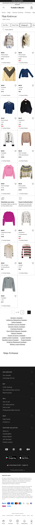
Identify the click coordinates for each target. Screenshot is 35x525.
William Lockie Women (17, 344)
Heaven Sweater (16, 333)
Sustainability (7, 434)
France (3, 515)
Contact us (6, 422)
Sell (4, 398)
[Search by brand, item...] (3, 7)
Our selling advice (8, 404)
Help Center (6, 419)
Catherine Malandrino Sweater (16, 320)
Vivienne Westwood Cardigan (17, 342)
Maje (8, 12)
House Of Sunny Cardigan (16, 336)
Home (3, 12)
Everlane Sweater (17, 329)
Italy (32, 515)
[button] (31, 7)
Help (4, 416)
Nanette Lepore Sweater (10, 340)
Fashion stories (7, 442)
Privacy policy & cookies (16, 470)
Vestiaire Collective (10, 428)
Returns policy (7, 393)
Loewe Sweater (26, 338)
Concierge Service (9, 378)
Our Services (7, 372)
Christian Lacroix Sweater (16, 324)
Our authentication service (11, 390)
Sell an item (6, 407)
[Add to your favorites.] (15, 53)
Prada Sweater (26, 340)
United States (18, 515)
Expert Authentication (26, 202)
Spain (28, 515)
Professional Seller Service (11, 410)
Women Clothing (17, 12)
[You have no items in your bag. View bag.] (31, 7)
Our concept (7, 375)
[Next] (22, 312)
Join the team (7, 439)
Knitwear (28, 12)
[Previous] (12, 312)
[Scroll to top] (29, 312)
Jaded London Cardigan (10, 338)
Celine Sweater (16, 322)
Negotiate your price (7, 202)
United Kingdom (10, 515)
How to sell (6, 402)
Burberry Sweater (17, 318)
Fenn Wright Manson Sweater (17, 331)
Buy (4, 384)
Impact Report (7, 437)
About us (5, 431)
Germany (24, 515)
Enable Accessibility (17, 1)
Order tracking (7, 387)
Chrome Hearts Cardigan (16, 327)
